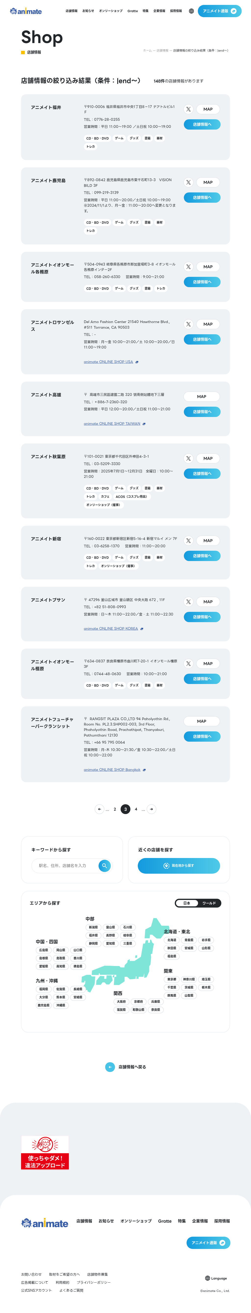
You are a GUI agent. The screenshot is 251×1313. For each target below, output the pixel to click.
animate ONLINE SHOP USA (108, 361)
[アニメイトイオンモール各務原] (125, 277)
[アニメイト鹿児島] (125, 205)
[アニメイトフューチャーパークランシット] (125, 744)
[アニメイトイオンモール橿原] (125, 674)
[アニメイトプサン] (125, 614)
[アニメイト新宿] (125, 552)
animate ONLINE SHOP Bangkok (112, 769)
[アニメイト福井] (125, 127)
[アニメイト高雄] (125, 409)
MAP (208, 109)
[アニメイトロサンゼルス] (125, 341)
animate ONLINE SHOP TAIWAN (112, 423)
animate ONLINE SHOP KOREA (111, 628)
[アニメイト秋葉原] (125, 480)
